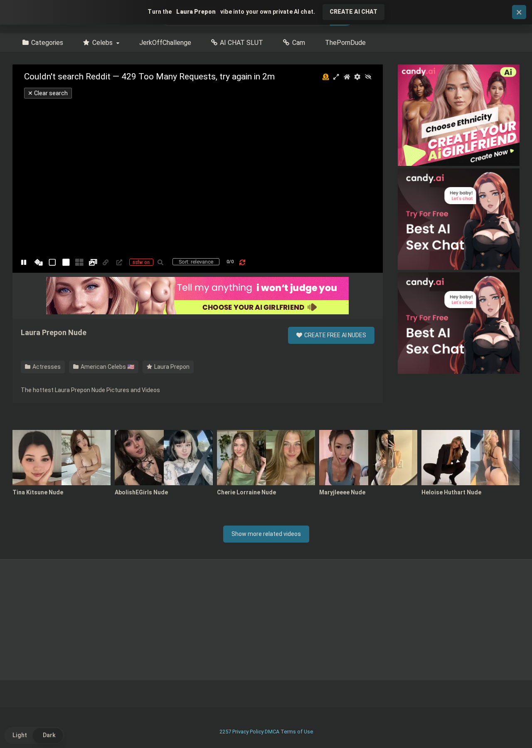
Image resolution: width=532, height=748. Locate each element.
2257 (225, 731)
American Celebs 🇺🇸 (106, 366)
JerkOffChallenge (165, 43)
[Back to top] (504, 722)
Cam (298, 43)
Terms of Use (297, 731)
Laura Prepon (171, 366)
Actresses (46, 366)
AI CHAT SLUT (241, 43)
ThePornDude (345, 43)
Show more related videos (266, 534)
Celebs (102, 43)
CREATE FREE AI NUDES (334, 335)
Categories (47, 43)
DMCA (272, 731)
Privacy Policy (248, 731)
